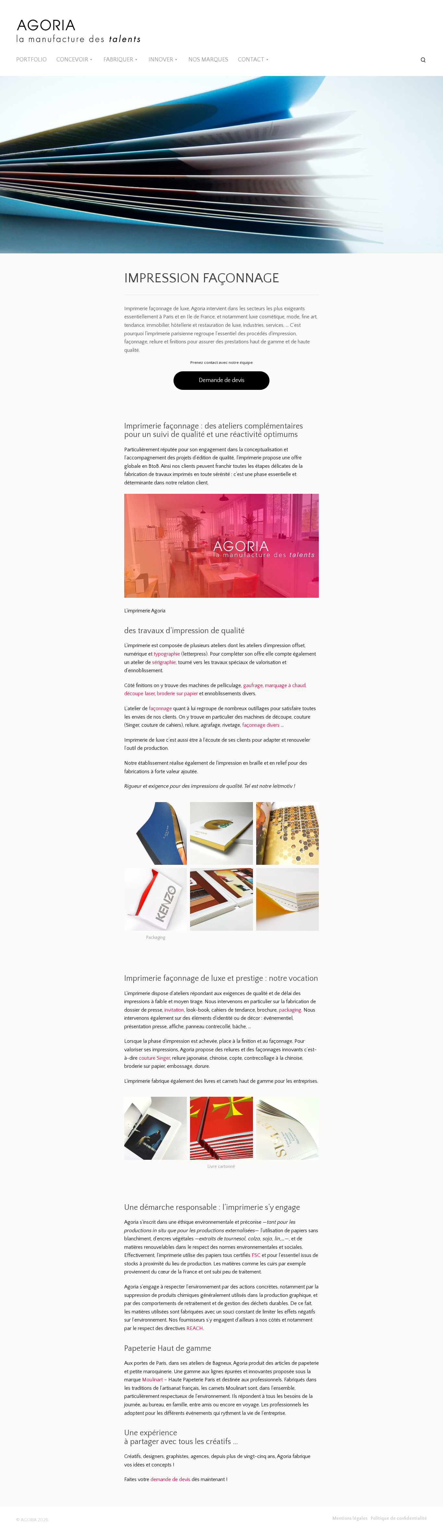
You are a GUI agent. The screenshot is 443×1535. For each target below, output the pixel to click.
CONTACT (251, 60)
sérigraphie (164, 662)
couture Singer (154, 1058)
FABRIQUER (118, 60)
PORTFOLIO (31, 60)
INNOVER (161, 60)
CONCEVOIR (72, 60)
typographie (167, 654)
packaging (290, 1010)
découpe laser (139, 694)
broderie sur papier (177, 694)
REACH (194, 1328)
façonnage (160, 708)
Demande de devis (222, 380)
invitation (174, 1010)
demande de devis (170, 1479)
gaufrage (253, 685)
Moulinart (152, 1380)
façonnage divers (261, 725)
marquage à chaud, (285, 685)
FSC (256, 1255)
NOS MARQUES (208, 60)
